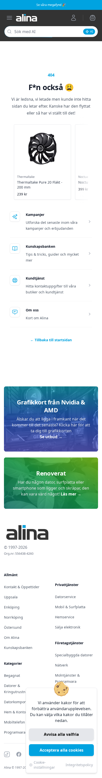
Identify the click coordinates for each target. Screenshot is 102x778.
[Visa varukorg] (92, 17)
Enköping (12, 607)
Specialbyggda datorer (74, 655)
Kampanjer (35, 214)
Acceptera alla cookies (61, 750)
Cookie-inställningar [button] (44, 765)
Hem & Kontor (15, 712)
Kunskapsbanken (40, 246)
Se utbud (51, 436)
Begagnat (12, 675)
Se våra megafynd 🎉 (51, 5)
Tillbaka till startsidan (51, 340)
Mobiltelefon (14, 722)
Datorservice (65, 596)
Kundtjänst (35, 278)
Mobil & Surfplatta (70, 607)
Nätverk (61, 665)
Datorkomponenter (19, 702)
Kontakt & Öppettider (21, 587)
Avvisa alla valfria (61, 734)
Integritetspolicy (79, 764)
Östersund (13, 627)
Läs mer (71, 494)
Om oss (32, 310)
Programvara (15, 732)
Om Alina (11, 637)
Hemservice (64, 617)
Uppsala (11, 597)
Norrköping (13, 617)
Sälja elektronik (67, 627)
